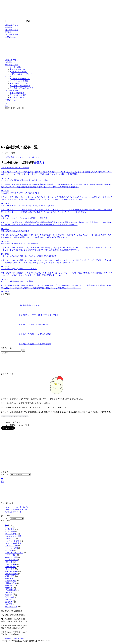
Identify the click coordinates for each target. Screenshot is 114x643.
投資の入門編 (10, 581)
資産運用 (8, 604)
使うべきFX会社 (11, 30)
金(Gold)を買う (11, 607)
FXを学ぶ (9, 32)
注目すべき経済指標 (19, 81)
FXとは (8, 527)
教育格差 (8, 588)
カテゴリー (5, 474)
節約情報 (8, 600)
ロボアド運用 (10, 564)
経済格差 (8, 602)
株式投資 (8, 592)
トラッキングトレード (14, 553)
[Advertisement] (57, 126)
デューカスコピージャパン (22, 74)
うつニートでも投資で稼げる (16, 507)
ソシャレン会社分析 (13, 543)
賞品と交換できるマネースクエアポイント (22, 157)
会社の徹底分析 (11, 571)
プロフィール (10, 37)
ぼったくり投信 (11, 557)
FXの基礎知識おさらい (20, 79)
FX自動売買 (10, 531)
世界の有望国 (10, 567)
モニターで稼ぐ (11, 560)
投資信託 (8, 585)
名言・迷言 (9, 576)
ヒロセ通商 (16, 67)
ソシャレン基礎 (11, 546)
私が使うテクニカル (19, 83)
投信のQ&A (10, 578)
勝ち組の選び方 (11, 574)
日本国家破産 (10, 590)
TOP (2, 482)
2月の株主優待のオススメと (30, 305)
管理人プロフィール (13, 512)
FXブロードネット (19, 72)
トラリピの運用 (17, 93)
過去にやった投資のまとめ (16, 509)
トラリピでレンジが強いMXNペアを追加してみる (39, 315)
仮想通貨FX (10, 27)
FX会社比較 (10, 529)
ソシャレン (9, 539)
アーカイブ (5, 518)
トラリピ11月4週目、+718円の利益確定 (34, 325)
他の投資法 (9, 569)
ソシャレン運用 (11, 548)
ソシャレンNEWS (12, 541)
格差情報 (8, 595)
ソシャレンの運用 (18, 95)
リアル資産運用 (11, 34)
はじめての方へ (11, 25)
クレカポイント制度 (13, 536)
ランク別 (8, 562)
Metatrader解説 (10, 534)
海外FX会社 (10, 597)
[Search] (28, 21)
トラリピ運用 (10, 555)
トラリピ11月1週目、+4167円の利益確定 (35, 344)
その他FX (9, 550)
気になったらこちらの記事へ (12, 638)
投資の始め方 (10, 583)
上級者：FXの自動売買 (20, 86)
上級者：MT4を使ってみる (22, 88)
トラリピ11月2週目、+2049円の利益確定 (35, 334)
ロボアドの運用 (17, 97)
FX (6, 106)
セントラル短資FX (19, 69)
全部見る (39, 162)
